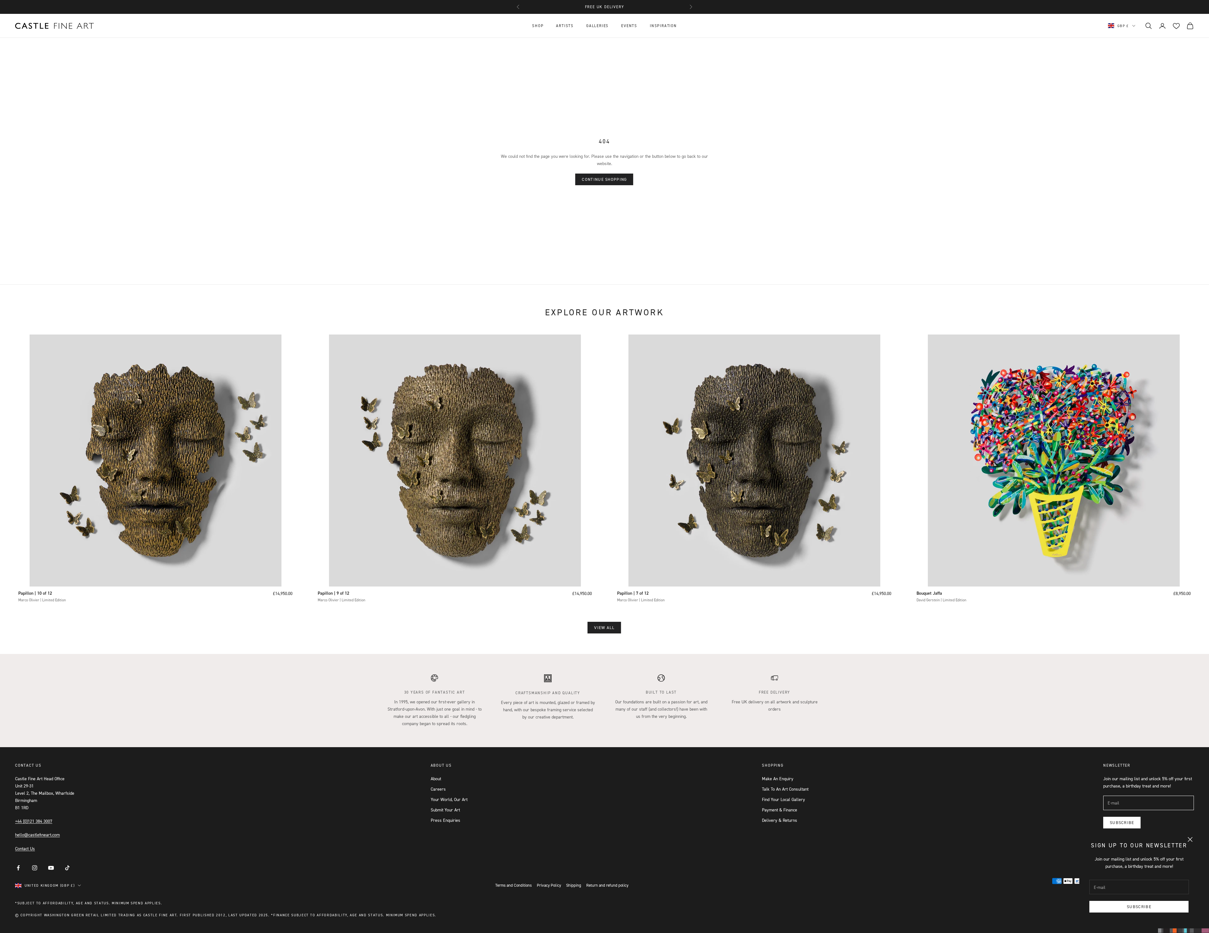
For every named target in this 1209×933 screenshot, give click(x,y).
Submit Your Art (445, 809)
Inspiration (663, 25)
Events (629, 25)
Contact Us (25, 848)
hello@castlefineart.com (37, 834)
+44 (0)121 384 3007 (33, 821)
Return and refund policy (607, 885)
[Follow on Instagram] (34, 868)
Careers (438, 789)
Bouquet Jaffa (929, 593)
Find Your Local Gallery (783, 799)
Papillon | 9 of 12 (333, 593)
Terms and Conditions (513, 885)
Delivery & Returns (779, 820)
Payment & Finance (779, 809)
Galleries (597, 25)
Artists (565, 25)
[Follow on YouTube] (51, 868)
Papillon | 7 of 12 (633, 593)
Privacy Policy (549, 885)
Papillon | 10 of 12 (35, 593)
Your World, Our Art (449, 799)
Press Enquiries (445, 820)
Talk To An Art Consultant (785, 789)
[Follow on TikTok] (67, 868)
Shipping (573, 885)
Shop (537, 25)
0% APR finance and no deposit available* (604, 6)
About (436, 778)
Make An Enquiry (777, 778)
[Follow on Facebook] (18, 868)
